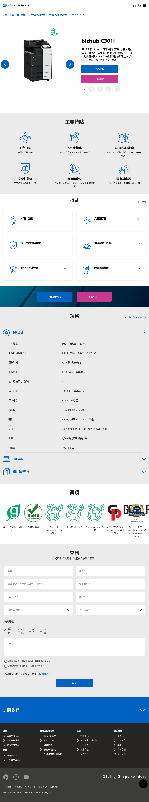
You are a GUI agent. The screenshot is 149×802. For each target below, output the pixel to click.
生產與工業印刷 (14, 760)
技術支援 (84, 749)
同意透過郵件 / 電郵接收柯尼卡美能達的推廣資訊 (30, 661)
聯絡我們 (99, 78)
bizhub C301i (77, 14)
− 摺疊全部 (130, 317)
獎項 (119, 745)
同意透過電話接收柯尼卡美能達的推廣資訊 (27, 666)
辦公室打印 (22, 14)
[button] (70, 64)
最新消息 (121, 740)
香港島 (10, 630)
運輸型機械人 (13, 735)
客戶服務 (84, 745)
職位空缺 (121, 749)
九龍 (22, 630)
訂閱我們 (11, 710)
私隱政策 (18, 787)
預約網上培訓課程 (88, 740)
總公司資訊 (122, 754)
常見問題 (84, 754)
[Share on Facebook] (91, 89)
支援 (79, 730)
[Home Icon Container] (134, 5)
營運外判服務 (50, 749)
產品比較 (99, 68)
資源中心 (84, 735)
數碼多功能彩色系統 (58, 14)
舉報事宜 (43, 787)
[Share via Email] (117, 89)
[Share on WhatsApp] (100, 89)
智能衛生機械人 (14, 740)
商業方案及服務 (47, 730)
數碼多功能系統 (38, 14)
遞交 (74, 682)
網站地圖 (54, 787)
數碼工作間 (49, 740)
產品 (12, 14)
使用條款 (7, 787)
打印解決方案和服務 (53, 754)
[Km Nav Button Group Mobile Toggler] (143, 783)
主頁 (5, 14)
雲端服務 (48, 745)
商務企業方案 (50, 735)
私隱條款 (44, 674)
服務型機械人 (13, 745)
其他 (44, 630)
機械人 (6, 730)
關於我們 (118, 730)
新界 (33, 630)
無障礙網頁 (30, 787)
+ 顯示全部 (141, 201)
